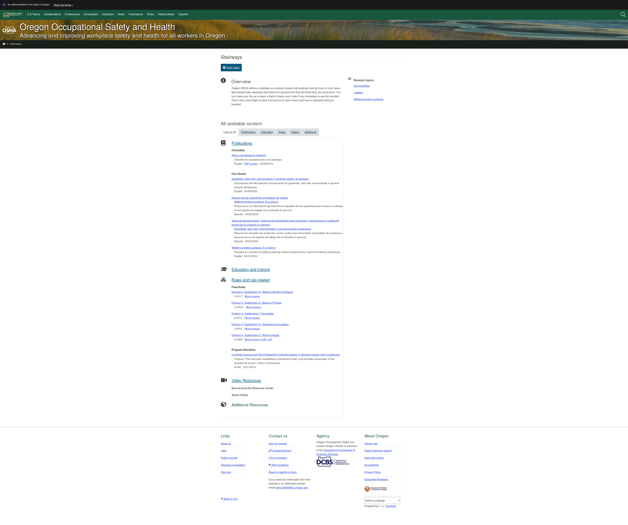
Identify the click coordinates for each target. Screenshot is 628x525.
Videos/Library (166, 14)
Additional (310, 132)
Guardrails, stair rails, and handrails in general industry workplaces (270, 179)
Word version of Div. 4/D (258, 339)
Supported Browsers (376, 479)
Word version (252, 296)
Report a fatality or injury (283, 472)
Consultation (91, 14)
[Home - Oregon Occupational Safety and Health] (3, 44)
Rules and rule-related (251, 280)
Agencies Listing (374, 458)
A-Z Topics (33, 14)
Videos (295, 132)
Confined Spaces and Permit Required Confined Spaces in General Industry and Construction (286, 354)
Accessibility (371, 465)
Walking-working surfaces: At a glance (254, 248)
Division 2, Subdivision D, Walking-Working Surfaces (262, 292)
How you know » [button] (63, 5)
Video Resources (246, 380)
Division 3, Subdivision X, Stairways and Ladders (260, 324)
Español (183, 14)
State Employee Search (378, 450)
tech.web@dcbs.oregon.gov (292, 487)
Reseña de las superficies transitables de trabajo (260, 200)
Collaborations (52, 14)
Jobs (223, 450)
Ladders (358, 92)
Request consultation (233, 465)
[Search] (623, 15)
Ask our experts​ (278, 443)
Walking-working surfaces (368, 99)
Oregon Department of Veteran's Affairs (375, 489)
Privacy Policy (372, 472)
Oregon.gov (371, 443)
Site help (226, 472)
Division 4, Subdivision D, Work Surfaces (255, 335)
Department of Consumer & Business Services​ (335, 452)
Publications (136, 14)
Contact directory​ (281, 450)
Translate (390, 506)
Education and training (251, 269)
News (121, 14)
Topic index (233, 67)
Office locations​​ (279, 465)
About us (226, 443)
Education (108, 14)
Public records (229, 458)
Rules (150, 14)
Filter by (228, 132)
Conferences (72, 14)
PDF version (251, 163)
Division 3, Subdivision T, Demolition (253, 313)
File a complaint (278, 458)
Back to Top (230, 499)
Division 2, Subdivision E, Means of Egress (256, 303)
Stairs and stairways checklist (249, 155)
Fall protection (362, 86)
